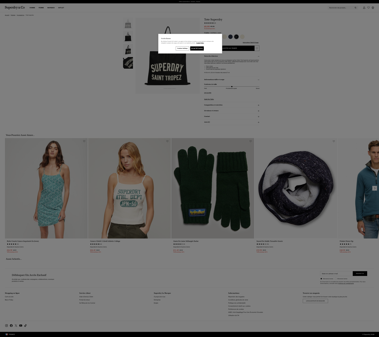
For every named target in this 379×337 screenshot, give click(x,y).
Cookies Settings (182, 48)
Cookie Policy (200, 43)
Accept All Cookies (197, 48)
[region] (190, 44)
